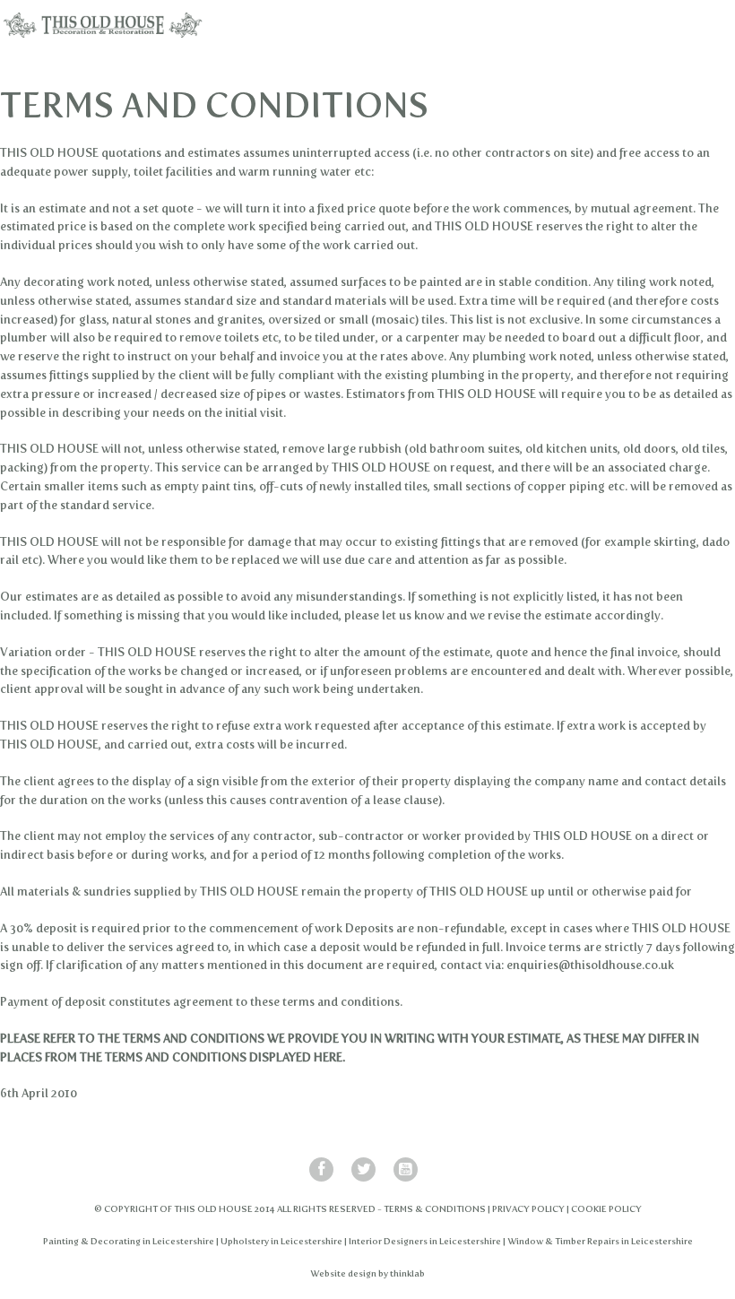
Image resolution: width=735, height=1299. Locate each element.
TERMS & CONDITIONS (435, 1209)
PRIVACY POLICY (528, 1209)
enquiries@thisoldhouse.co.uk (590, 965)
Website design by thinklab (367, 1273)
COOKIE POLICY (606, 1209)
